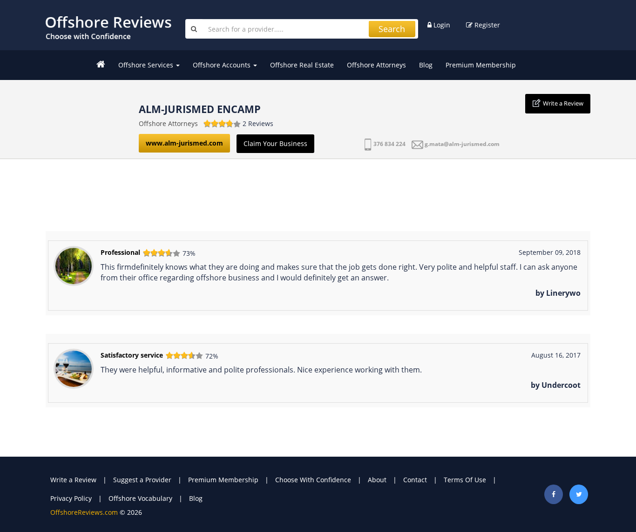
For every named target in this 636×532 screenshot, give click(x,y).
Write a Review (563, 103)
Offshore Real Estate (302, 64)
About (377, 479)
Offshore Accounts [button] (222, 64)
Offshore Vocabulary (140, 498)
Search (392, 28)
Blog (426, 64)
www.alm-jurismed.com (184, 143)
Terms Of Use (465, 479)
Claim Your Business (275, 143)
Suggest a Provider (142, 479)
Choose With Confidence (313, 479)
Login (441, 24)
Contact (415, 479)
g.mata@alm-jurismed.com (462, 144)
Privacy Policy (71, 498)
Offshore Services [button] (146, 64)
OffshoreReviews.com (84, 512)
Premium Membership (481, 64)
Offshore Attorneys (376, 64)
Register (486, 24)
